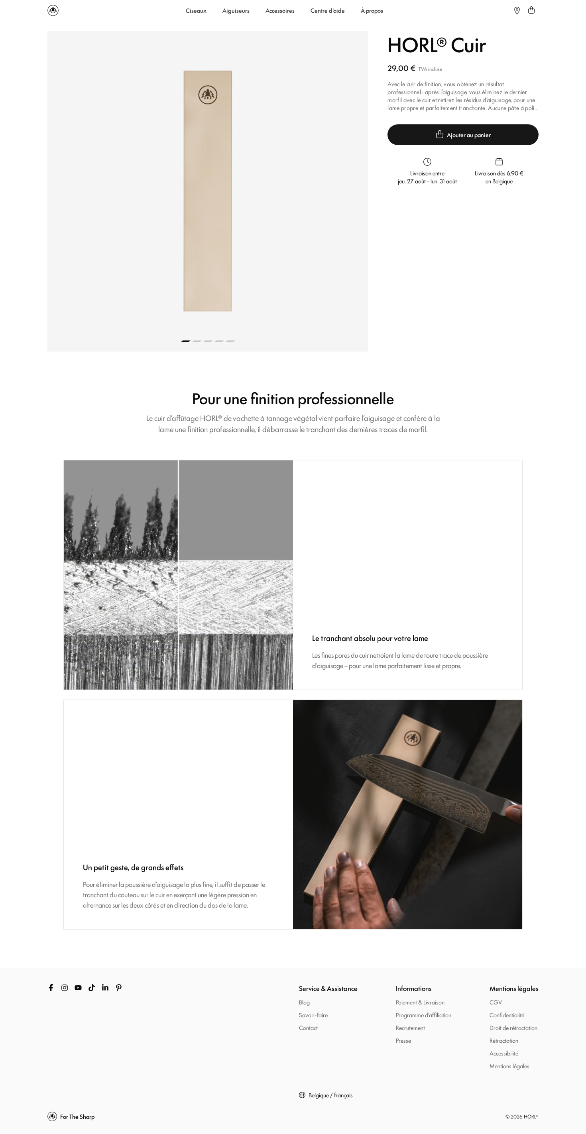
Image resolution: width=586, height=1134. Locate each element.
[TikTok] (91, 987)
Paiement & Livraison (420, 1002)
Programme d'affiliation (423, 1014)
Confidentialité (507, 1014)
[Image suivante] (288, 191)
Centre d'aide (328, 10)
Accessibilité (504, 1053)
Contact (308, 1027)
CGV (496, 1002)
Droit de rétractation (513, 1027)
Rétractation (504, 1040)
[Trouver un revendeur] (517, 10)
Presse (403, 1040)
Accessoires (280, 10)
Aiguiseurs (236, 10)
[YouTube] (78, 987)
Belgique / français (331, 1095)
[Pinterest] (119, 987)
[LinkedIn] (105, 987)
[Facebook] (51, 987)
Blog (304, 1002)
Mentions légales (509, 1065)
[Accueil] (53, 10)
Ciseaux (196, 10)
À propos (372, 10)
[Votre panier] (531, 10)
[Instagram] (64, 987)
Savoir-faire (313, 1014)
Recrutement (410, 1027)
